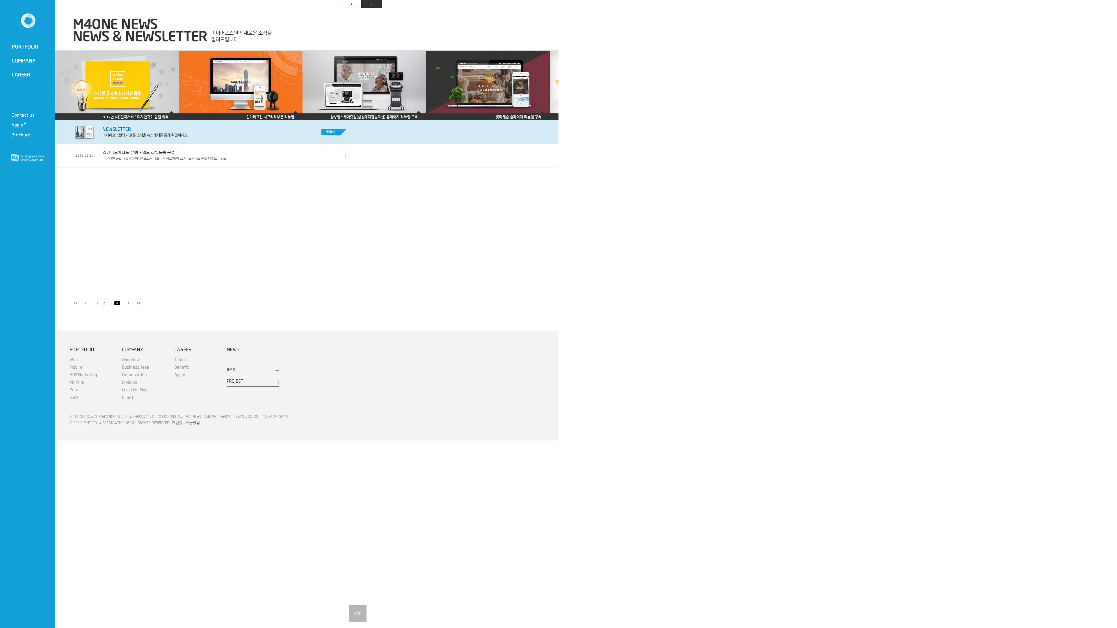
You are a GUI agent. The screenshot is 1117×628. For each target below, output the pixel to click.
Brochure (21, 134)
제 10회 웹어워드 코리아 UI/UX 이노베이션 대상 (28, 158)
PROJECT (235, 380)
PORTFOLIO (25, 46)
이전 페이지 (351, 4)
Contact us (23, 114)
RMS (231, 369)
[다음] (549, 85)
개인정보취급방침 (186, 422)
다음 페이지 (371, 4)
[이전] (64, 85)
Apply (18, 124)
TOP (357, 613)
